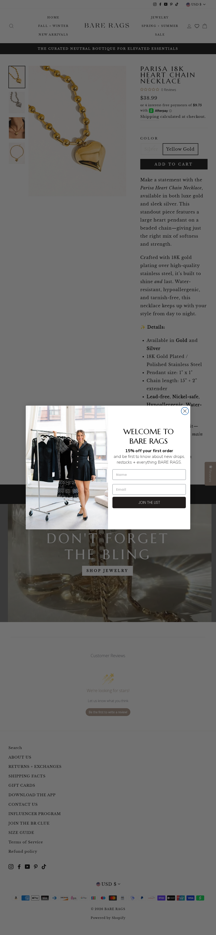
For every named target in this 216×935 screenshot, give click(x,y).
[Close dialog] (185, 411)
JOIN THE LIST (149, 502)
